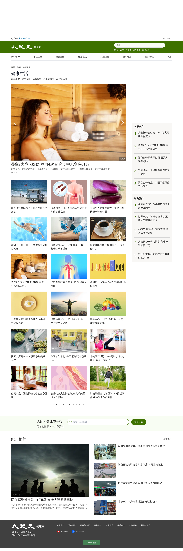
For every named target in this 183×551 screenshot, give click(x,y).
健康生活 (82, 56)
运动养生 (26, 79)
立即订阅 (138, 425)
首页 (13, 67)
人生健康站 (48, 79)
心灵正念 (60, 56)
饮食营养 (15, 56)
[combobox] (138, 45)
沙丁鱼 (128, 50)
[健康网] (21, 47)
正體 (163, 38)
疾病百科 (104, 56)
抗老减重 (37, 79)
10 (84, 407)
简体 (168, 38)
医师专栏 (149, 56)
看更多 (166, 442)
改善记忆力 (61, 79)
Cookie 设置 (91, 546)
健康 (19, 67)
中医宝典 (37, 56)
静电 (122, 50)
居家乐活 (15, 79)
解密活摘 (146, 50)
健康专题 (127, 56)
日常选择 (136, 50)
